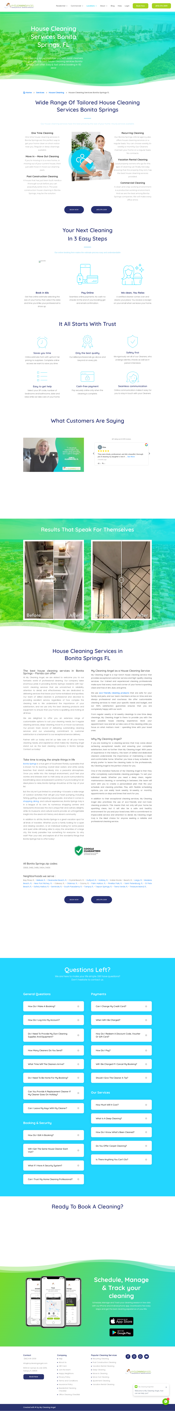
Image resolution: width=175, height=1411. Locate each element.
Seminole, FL (56, 886)
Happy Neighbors (66, 1373)
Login (127, 6)
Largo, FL (138, 880)
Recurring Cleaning (101, 1358)
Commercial (76, 6)
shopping (27, 801)
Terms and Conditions (68, 1381)
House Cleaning (56, 92)
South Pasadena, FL (73, 886)
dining (36, 801)
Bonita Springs (29, 763)
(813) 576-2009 (101, 209)
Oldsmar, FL (72, 883)
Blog (113, 6)
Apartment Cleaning (101, 1381)
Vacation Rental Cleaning (103, 1366)
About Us (62, 1362)
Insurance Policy (66, 1384)
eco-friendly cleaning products (114, 693)
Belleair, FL (41, 880)
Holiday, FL (103, 880)
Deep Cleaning (99, 1370)
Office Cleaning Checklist (69, 1394)
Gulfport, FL (91, 880)
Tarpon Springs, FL (103, 886)
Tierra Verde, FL (121, 886)
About (102, 6)
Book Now (74, 209)
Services (40, 92)
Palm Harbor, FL (98, 883)
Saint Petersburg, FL (134, 883)
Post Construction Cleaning (104, 1362)
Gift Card (62, 1366)
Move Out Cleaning (101, 1377)
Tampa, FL (88, 886)
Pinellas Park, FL (115, 883)
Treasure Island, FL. (138, 886)
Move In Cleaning (100, 1373)
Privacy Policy (64, 1377)
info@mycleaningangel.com (35, 1363)
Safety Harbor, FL (41, 886)
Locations (91, 6)
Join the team (65, 1370)
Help (120, 6)
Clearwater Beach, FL (57, 880)
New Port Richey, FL (43, 883)
